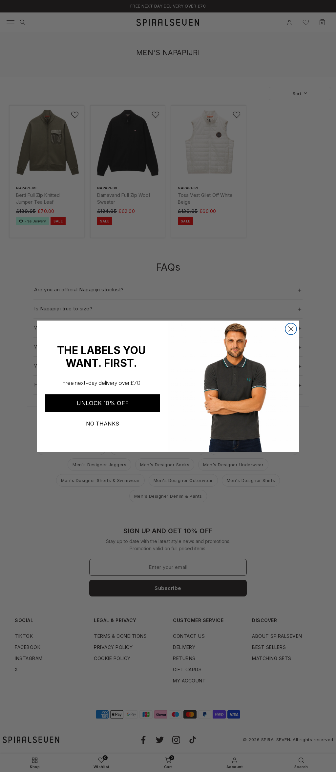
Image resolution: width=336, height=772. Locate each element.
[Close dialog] (291, 329)
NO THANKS (102, 423)
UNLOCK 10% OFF (102, 403)
